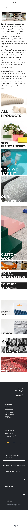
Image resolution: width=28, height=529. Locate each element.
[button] (3, 16)
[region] (14, 16)
